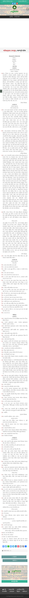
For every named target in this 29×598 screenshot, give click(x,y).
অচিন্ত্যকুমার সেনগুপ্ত (9, 50)
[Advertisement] (14, 33)
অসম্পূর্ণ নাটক (14, 581)
